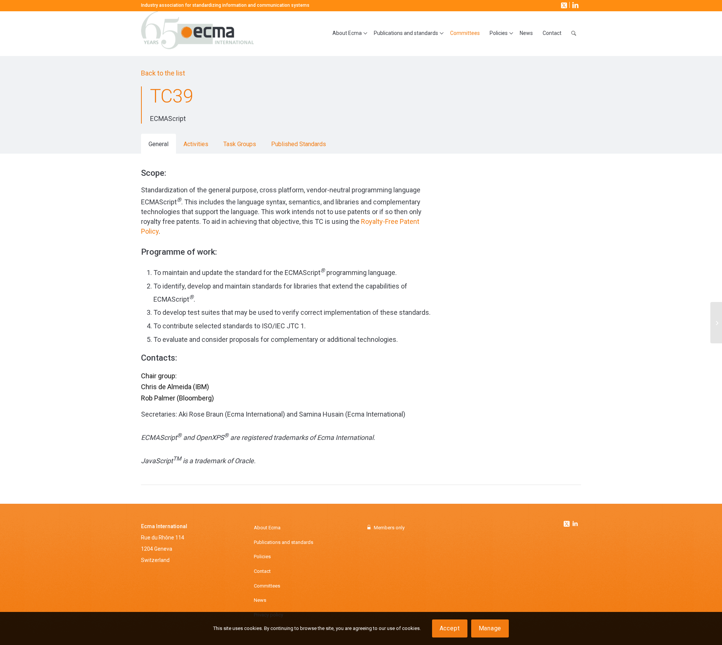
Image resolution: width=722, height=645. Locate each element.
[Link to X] (563, 5)
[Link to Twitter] (567, 522)
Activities (196, 144)
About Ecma (267, 527)
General (158, 144)
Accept (450, 628)
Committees (267, 586)
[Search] (573, 33)
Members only (389, 527)
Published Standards (298, 144)
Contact (262, 571)
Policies (262, 556)
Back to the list (163, 73)
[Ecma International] (197, 33)
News (260, 600)
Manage (490, 628)
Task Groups (239, 144)
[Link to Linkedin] (575, 524)
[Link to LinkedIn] (574, 5)
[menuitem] (348, 33)
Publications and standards (283, 542)
